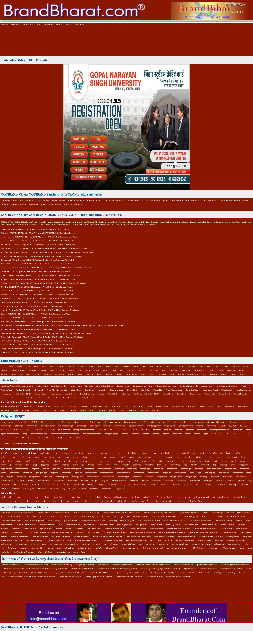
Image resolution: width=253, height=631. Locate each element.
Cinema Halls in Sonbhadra (134, 200)
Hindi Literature (28, 25)
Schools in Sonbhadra (192, 200)
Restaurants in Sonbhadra (18, 204)
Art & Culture (48, 25)
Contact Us (68, 25)
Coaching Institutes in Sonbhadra (229, 200)
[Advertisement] (126, 41)
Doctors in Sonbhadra (153, 200)
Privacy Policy (79, 25)
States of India (15, 25)
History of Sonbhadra (26, 200)
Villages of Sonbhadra (94, 200)
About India (4, 25)
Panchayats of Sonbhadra (76, 200)
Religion (38, 25)
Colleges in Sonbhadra (209, 200)
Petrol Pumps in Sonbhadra (37, 204)
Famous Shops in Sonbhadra (73, 204)
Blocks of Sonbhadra (58, 200)
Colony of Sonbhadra (42, 200)
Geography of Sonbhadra (9, 200)
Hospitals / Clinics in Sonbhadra (173, 200)
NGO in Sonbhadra (55, 204)
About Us (59, 25)
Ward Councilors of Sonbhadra (113, 200)
